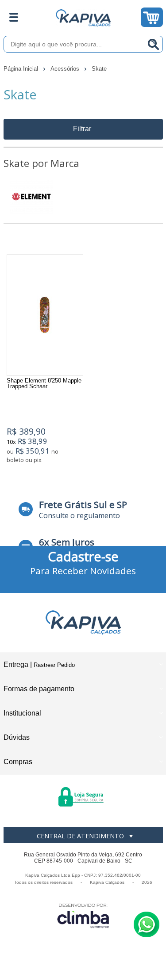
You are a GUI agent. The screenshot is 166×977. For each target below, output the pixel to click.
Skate (99, 68)
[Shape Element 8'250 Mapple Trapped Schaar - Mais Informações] (45, 315)
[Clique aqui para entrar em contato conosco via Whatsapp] (146, 924)
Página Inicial (22, 68)
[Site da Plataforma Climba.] (83, 915)
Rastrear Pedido (54, 665)
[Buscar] (153, 44)
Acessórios (65, 68)
